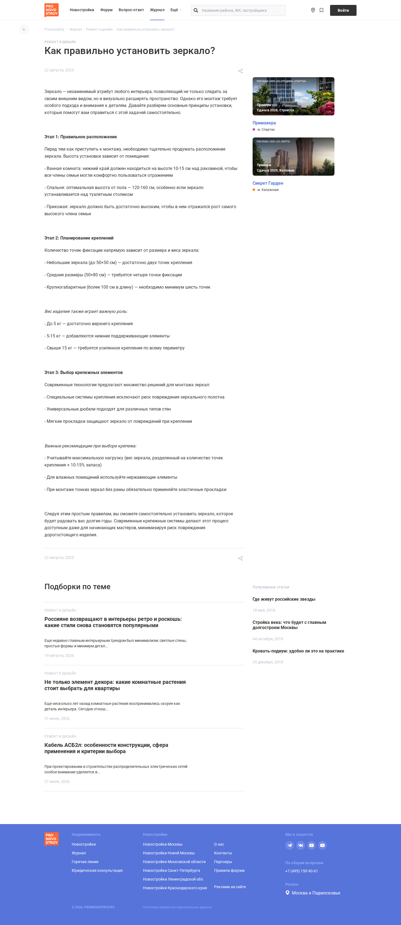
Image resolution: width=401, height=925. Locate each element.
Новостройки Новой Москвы (169, 853)
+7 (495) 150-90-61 (301, 871)
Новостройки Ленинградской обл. (173, 879)
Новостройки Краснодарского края (175, 888)
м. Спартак (266, 129)
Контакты (223, 853)
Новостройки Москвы (162, 844)
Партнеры (223, 862)
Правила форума (229, 870)
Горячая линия (85, 862)
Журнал (157, 10)
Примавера (264, 123)
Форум (106, 10)
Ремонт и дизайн (60, 42)
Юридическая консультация (97, 870)
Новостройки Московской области (174, 862)
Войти (343, 10)
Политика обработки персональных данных (177, 907)
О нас (219, 844)
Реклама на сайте (230, 887)
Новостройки (82, 10)
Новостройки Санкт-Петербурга (171, 870)
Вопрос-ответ (131, 10)
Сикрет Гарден (268, 183)
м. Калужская (268, 190)
